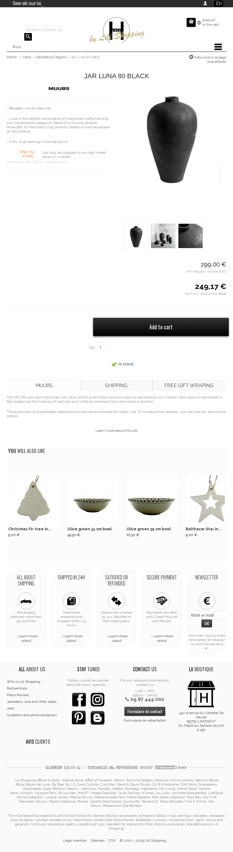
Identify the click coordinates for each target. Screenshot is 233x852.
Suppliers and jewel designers (32, 715)
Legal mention (75, 840)
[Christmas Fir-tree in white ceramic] (34, 501)
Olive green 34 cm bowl (89, 529)
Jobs (10, 708)
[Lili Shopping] (116, 29)
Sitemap (97, 840)
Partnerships (17, 688)
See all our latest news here (42, 3)
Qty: (92, 347)
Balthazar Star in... (203, 529)
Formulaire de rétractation (144, 720)
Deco (27, 57)
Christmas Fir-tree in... (29, 529)
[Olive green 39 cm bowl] (152, 501)
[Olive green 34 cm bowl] (93, 501)
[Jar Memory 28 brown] (163, 235)
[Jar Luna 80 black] (171, 136)
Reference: (16, 162)
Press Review (18, 695)
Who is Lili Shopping (23, 681)
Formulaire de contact (144, 711)
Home (12, 57)
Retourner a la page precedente (209, 59)
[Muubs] (58, 88)
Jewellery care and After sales (31, 701)
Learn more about (27, 638)
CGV (112, 840)
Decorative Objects (51, 57)
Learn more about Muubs (117, 430)
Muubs (15, 108)
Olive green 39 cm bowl (149, 529)
